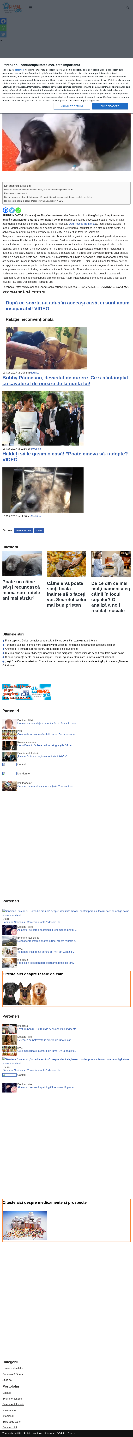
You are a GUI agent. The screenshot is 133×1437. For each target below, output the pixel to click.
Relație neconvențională (15, 193)
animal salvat (23, 531)
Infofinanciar (9, 1410)
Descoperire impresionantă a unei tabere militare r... (47, 941)
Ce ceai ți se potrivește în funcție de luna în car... (45, 1040)
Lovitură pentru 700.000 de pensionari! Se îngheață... (47, 1029)
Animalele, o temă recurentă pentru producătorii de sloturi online (41, 648)
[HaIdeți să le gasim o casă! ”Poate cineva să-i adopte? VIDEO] (43, 512)
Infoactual (8, 1416)
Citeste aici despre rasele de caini (34, 974)
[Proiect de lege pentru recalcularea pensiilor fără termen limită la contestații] (9, 963)
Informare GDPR (54, 1433)
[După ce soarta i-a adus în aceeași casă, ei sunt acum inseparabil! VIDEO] (46, 368)
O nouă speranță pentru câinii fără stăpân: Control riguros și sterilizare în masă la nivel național (59, 657)
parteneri (19, 70)
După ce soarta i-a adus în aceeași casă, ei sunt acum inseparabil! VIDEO (39, 189)
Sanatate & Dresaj (13, 1374)
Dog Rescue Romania (82, 223)
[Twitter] (12, 210)
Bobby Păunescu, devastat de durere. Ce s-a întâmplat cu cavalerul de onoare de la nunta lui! (48, 197)
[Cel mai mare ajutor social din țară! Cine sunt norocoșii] (9, 786)
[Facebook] (5, 210)
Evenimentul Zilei (12, 1398)
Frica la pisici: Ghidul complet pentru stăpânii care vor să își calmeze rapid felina (51, 640)
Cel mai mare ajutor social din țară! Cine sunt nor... (46, 786)
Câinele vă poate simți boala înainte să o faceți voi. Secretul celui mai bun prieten (66, 594)
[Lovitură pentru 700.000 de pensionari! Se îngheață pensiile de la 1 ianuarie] (9, 1029)
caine (39, 531)
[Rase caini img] (25, 1004)
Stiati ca (7, 1380)
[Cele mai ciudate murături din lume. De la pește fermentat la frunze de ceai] (9, 735)
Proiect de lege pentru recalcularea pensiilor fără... (46, 962)
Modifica (34, 372)
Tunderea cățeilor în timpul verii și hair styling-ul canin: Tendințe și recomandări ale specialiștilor (60, 644)
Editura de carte (11, 1421)
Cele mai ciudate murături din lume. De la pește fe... (47, 734)
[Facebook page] (26, 699)
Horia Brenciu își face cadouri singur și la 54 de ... (45, 745)
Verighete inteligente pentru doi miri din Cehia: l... (45, 951)
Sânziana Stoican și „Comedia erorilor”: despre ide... (32, 922)
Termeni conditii (11, 1433)
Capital (6, 1392)
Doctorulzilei (9, 1427)
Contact (72, 1433)
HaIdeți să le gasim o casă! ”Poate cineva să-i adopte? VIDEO (33, 201)
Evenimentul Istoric (13, 1404)
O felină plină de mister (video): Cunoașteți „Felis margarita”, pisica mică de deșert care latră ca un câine (64, 653)
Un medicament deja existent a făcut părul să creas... (47, 723)
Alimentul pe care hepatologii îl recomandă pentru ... (47, 930)
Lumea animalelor (12, 1368)
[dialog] (66, 86)
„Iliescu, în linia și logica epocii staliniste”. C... (43, 756)
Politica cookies (33, 1433)
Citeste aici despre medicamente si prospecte (45, 1202)
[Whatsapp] (18, 210)
